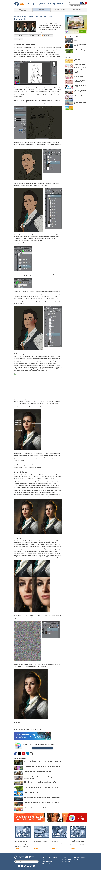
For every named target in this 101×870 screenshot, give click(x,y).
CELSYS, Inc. (64, 857)
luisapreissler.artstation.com (21, 724)
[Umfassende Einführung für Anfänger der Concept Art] (32, 739)
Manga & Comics (77, 9)
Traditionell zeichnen (35, 35)
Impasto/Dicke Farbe (21, 35)
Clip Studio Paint (48, 35)
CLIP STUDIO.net (65, 861)
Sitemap (76, 859)
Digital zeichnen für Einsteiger (23, 10)
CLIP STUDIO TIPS (66, 859)
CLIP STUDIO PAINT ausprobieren (42, 748)
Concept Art (41, 9)
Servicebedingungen (79, 857)
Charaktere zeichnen (59, 9)
